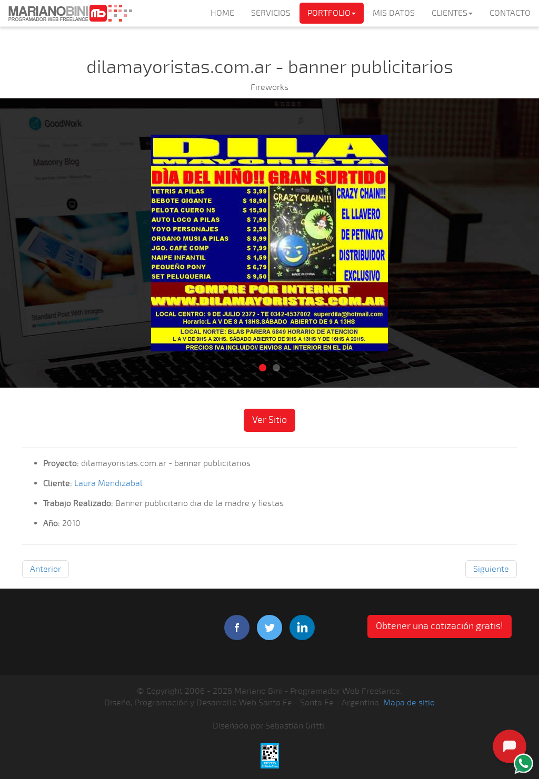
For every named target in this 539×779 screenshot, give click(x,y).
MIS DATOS (394, 13)
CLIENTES (449, 13)
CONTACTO (510, 13)
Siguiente (491, 569)
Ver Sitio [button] (269, 420)
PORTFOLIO (329, 13)
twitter (269, 627)
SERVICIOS (271, 13)
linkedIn (302, 627)
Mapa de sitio (409, 702)
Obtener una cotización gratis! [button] (439, 626)
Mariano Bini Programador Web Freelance (70, 13)
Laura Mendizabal (108, 483)
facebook (236, 627)
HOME (222, 13)
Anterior (45, 569)
